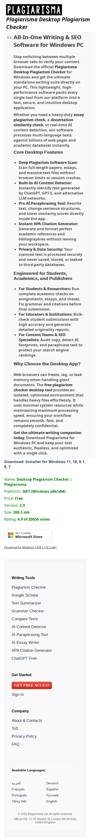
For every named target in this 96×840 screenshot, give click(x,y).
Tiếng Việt (19, 801)
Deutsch (52, 783)
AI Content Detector (29, 626)
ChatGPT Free (24, 658)
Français (18, 789)
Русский (52, 795)
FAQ (15, 744)
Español (52, 789)
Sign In (18, 694)
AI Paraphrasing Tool (30, 634)
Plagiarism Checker (29, 587)
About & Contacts (27, 720)
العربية (16, 783)
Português (19, 795)
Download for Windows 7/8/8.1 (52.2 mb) (30, 547)
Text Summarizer (26, 603)
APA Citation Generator (32, 650)
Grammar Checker (28, 611)
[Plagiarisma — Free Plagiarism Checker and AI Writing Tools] (50, 9)
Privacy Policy (24, 736)
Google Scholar (25, 595)
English (51, 801)
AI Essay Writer (25, 642)
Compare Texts (25, 618)
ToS (15, 728)
